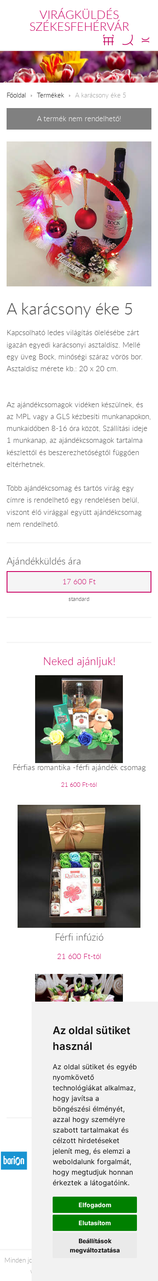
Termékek (50, 94)
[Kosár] (108, 40)
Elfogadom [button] (95, 1205)
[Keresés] (127, 40)
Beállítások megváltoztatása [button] (95, 1245)
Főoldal (16, 94)
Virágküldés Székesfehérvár (79, 20)
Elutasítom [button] (95, 1223)
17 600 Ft (79, 581)
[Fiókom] (145, 40)
